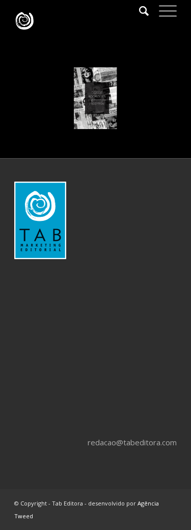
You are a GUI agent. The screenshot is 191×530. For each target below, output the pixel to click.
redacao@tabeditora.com (132, 442)
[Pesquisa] (139, 11)
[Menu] (163, 11)
